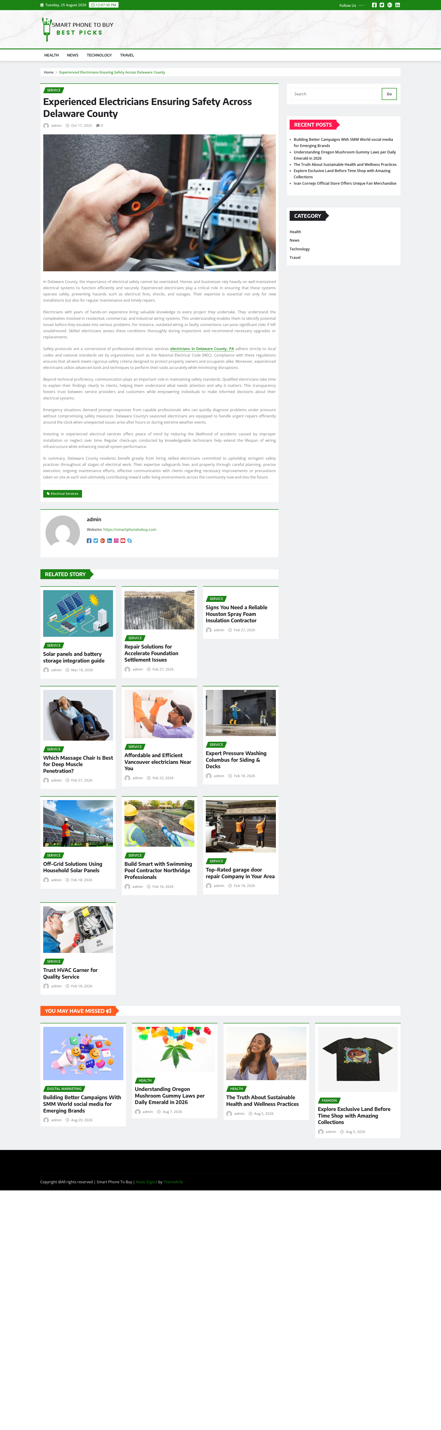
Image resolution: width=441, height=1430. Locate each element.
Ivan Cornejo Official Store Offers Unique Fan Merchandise (345, 183)
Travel (127, 55)
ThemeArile (173, 1181)
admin (56, 125)
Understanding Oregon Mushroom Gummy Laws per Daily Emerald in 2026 (170, 1095)
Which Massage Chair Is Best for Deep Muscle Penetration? (78, 764)
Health (51, 55)
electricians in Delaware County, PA (202, 348)
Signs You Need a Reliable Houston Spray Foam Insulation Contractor (236, 613)
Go (389, 93)
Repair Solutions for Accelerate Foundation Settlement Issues (151, 653)
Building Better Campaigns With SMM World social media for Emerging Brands (82, 1103)
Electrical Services (64, 493)
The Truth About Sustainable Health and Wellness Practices (345, 164)
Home (49, 72)
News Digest (146, 1181)
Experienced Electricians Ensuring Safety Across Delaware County (112, 72)
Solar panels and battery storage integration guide (74, 657)
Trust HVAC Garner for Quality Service (70, 973)
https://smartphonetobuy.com (129, 529)
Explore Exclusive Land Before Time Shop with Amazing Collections (354, 1115)
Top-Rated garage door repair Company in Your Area (240, 872)
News (73, 55)
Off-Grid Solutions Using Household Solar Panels (72, 867)
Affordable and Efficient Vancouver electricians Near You (157, 761)
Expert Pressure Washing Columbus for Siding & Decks (236, 759)
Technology (99, 55)
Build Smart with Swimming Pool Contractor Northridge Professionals (158, 870)
